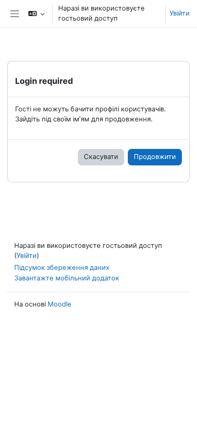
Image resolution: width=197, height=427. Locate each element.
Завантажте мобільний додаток (66, 278)
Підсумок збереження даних (61, 267)
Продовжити (155, 157)
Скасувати (101, 157)
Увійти (180, 13)
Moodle (59, 304)
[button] (36, 13)
